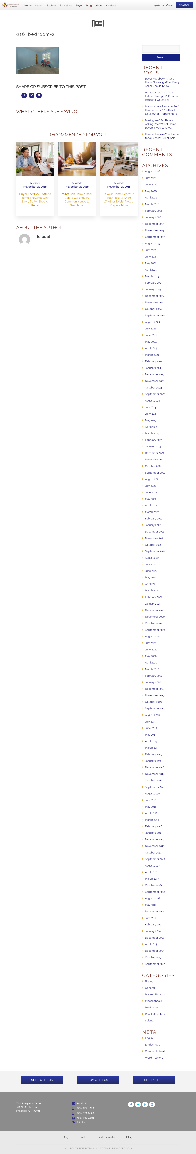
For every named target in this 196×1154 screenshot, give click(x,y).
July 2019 (150, 721)
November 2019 (155, 695)
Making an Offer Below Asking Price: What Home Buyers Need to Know (160, 124)
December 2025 (154, 223)
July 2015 (150, 918)
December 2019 (154, 688)
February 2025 (153, 282)
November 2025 (155, 230)
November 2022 (154, 459)
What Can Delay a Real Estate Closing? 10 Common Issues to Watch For (162, 96)
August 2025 (152, 243)
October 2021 (153, 544)
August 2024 (152, 322)
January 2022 (153, 524)
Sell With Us (42, 1079)
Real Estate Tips (155, 1014)
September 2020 (155, 629)
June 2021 (151, 570)
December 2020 (155, 610)
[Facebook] (131, 1104)
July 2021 (150, 564)
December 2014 (154, 937)
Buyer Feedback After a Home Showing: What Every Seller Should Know (162, 82)
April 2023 (151, 426)
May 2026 (151, 191)
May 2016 (151, 904)
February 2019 (153, 754)
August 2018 (152, 793)
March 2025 (152, 276)
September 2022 (155, 472)
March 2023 (152, 433)
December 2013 (154, 950)
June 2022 (151, 492)
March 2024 (152, 354)
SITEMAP (105, 1148)
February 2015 (153, 924)
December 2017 (154, 839)
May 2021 (150, 577)
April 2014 (151, 944)
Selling (149, 1020)
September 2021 (155, 551)
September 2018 (155, 787)
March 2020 (152, 669)
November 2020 (155, 616)
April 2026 (151, 197)
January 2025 (153, 289)
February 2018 (153, 826)
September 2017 (155, 859)
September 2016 (155, 891)
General (150, 987)
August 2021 (152, 557)
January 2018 (153, 832)
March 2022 (152, 511)
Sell (82, 1137)
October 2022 (153, 466)
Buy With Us (98, 1079)
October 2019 (153, 701)
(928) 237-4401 (85, 1117)
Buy (65, 1137)
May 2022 (150, 498)
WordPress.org (154, 1057)
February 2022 (153, 518)
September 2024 (155, 315)
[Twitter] (138, 1104)
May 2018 (151, 806)
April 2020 (151, 662)
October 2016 (153, 885)
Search (184, 5)
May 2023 (151, 420)
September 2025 (155, 236)
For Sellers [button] (66, 5)
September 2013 (155, 963)
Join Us (80, 1122)
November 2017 (154, 845)
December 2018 (154, 767)
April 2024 (151, 348)
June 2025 (151, 256)
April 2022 (151, 505)
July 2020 (150, 642)
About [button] (99, 5)
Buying (149, 981)
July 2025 (150, 249)
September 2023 (155, 394)
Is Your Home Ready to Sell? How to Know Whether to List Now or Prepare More (162, 110)
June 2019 (151, 728)
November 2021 (154, 538)
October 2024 (153, 308)
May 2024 (151, 341)
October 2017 (153, 852)
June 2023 (151, 413)
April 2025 (151, 269)
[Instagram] (152, 1104)
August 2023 (152, 400)
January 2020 (153, 682)
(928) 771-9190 (85, 1112)
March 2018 (152, 819)
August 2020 (152, 636)
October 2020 (153, 623)
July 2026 (150, 177)
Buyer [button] (79, 5)
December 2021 (154, 531)
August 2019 (152, 715)
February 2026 (154, 210)
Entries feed (152, 1044)
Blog (89, 5)
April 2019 (151, 741)
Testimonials (106, 1137)
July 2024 (150, 328)
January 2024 (153, 367)
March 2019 (152, 747)
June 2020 (151, 649)
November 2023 (155, 380)
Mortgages (151, 1007)
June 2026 (151, 184)
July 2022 (150, 485)
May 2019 (151, 734)
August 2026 (152, 171)
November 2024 (155, 302)
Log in (149, 1038)
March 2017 (152, 878)
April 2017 (151, 872)
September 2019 (155, 708)
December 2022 (154, 453)
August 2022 (152, 479)
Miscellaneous (154, 1000)
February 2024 (154, 361)
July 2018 (150, 800)
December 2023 (154, 374)
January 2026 (153, 217)
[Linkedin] (145, 1104)
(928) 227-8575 (163, 5)
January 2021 (153, 603)
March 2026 (152, 204)
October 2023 (153, 387)
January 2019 (153, 760)
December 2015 (154, 911)
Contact (111, 5)
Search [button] (39, 5)
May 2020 (151, 655)
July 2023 (150, 407)
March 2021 (152, 590)
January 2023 (153, 446)
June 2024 (151, 335)
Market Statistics (155, 994)
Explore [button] (51, 5)
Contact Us (154, 1079)
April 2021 (151, 584)
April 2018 (151, 813)
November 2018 (155, 773)
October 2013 (153, 957)
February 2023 (153, 439)
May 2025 (151, 263)
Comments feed (155, 1051)
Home (28, 5)
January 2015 (153, 931)
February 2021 (153, 597)
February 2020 (154, 675)
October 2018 (153, 780)
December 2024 (155, 295)
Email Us (81, 1103)
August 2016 (152, 898)
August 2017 (152, 865)
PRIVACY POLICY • (122, 1148)
